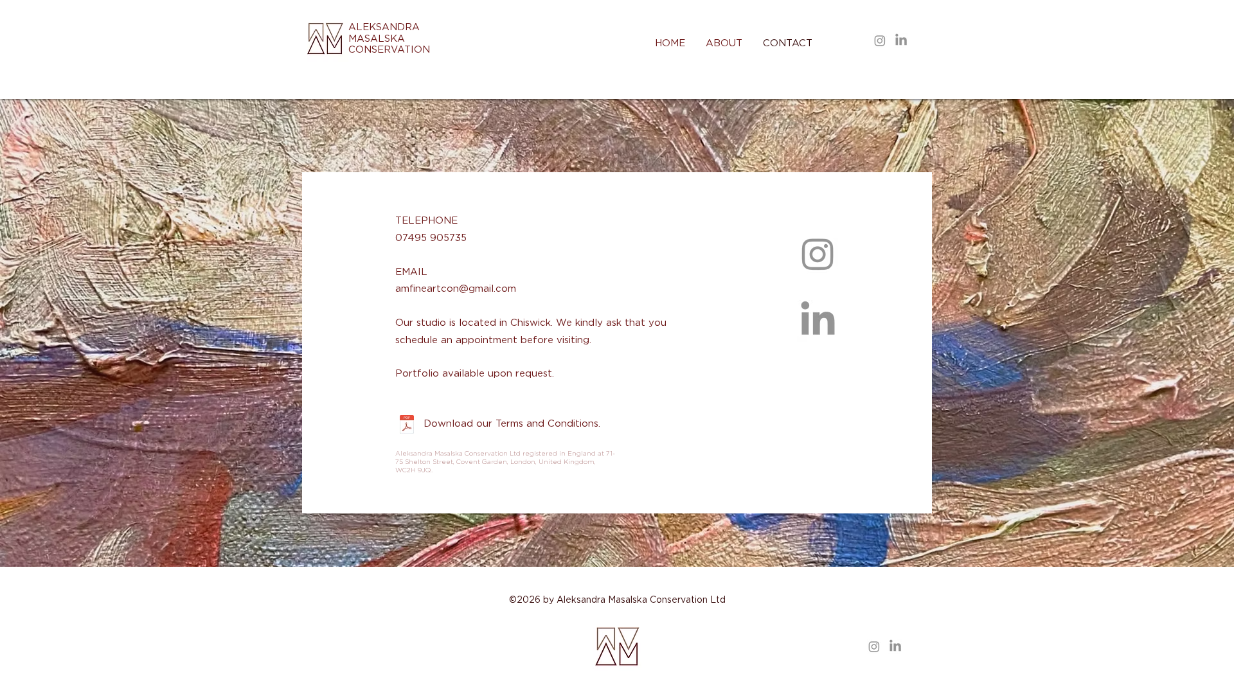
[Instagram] (880, 40)
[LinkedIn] (901, 40)
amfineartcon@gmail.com (455, 289)
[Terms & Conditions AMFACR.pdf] (406, 426)
